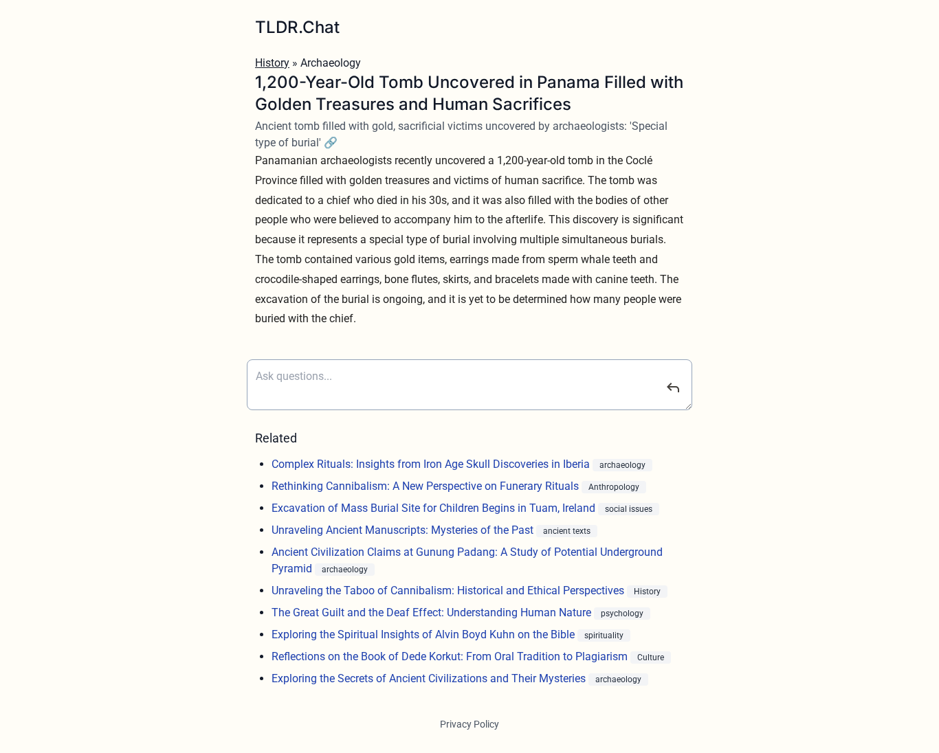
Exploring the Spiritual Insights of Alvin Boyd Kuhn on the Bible (424, 634)
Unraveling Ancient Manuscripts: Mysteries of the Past (404, 530)
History (272, 62)
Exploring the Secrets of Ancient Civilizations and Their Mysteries (430, 678)
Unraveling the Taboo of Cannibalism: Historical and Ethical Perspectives (449, 590)
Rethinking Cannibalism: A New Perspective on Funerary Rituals (427, 486)
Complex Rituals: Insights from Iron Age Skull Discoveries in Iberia (432, 464)
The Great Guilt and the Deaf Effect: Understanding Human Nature (433, 612)
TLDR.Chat (297, 27)
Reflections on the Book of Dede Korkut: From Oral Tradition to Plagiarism (451, 656)
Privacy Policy (469, 724)
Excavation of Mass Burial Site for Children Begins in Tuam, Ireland (435, 508)
